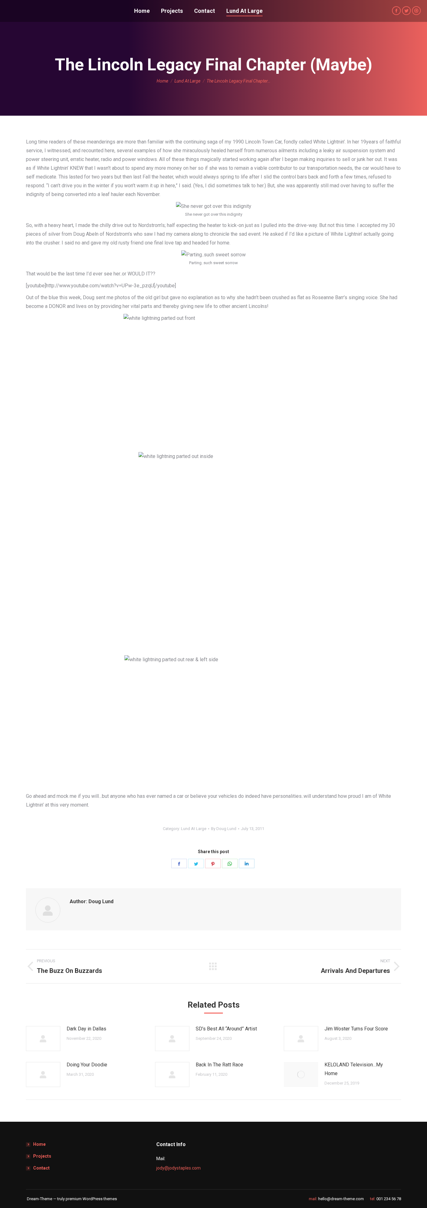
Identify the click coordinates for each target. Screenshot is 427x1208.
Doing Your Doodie (87, 1065)
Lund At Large (193, 828)
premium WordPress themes (91, 1198)
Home (39, 1144)
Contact (41, 1167)
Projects (42, 1156)
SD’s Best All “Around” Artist (226, 1029)
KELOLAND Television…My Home (353, 1069)
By (223, 828)
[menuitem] (142, 11)
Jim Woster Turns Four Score (356, 1029)
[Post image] (43, 1038)
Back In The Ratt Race (219, 1065)
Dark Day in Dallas (86, 1029)
